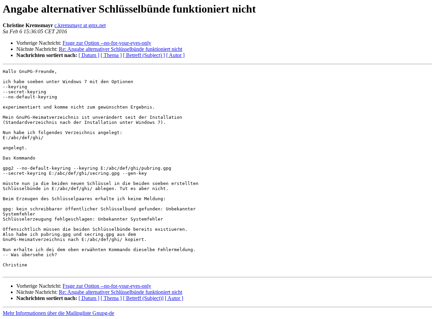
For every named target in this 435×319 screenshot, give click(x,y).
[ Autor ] (175, 55)
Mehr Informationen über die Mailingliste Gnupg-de (58, 313)
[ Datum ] (89, 55)
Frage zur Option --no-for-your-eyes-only (107, 43)
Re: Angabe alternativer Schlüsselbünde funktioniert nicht (120, 49)
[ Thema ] (111, 55)
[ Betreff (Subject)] (143, 298)
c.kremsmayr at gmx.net (80, 25)
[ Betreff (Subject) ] (144, 55)
